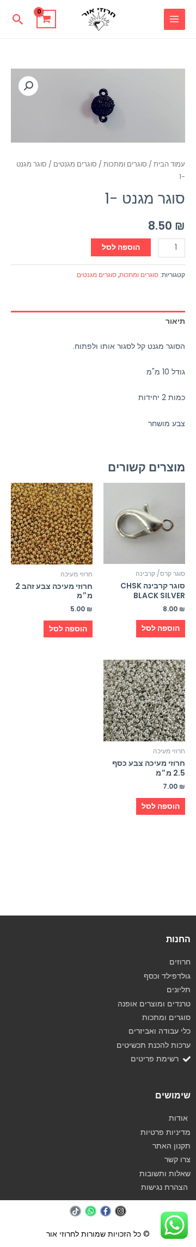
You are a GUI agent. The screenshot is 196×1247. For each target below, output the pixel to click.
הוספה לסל (121, 247)
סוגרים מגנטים (75, 164)
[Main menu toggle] (174, 19)
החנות (178, 939)
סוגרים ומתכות (125, 164)
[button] (18, 19)
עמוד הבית (169, 164)
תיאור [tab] (175, 321)
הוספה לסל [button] (161, 628)
